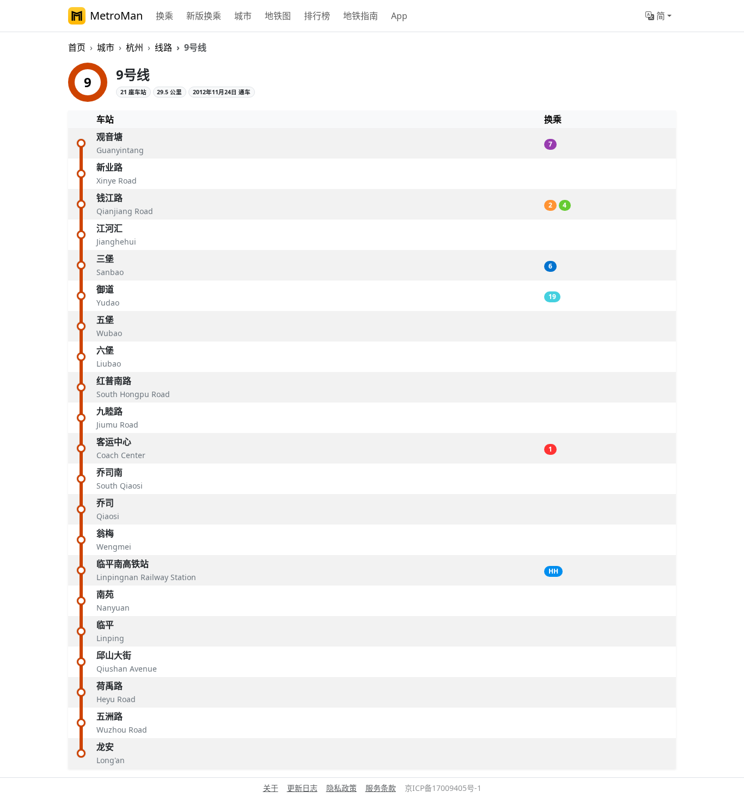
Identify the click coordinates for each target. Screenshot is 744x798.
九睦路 (109, 411)
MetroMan (116, 15)
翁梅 (105, 533)
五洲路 (109, 716)
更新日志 (302, 788)
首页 (77, 47)
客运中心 (113, 442)
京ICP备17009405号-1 (443, 788)
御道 (105, 289)
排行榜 (317, 16)
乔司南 (109, 472)
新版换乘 (203, 16)
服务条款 (380, 788)
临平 (105, 625)
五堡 (105, 320)
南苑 (105, 594)
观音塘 (109, 137)
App (399, 16)
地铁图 (278, 16)
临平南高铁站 (122, 564)
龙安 (105, 747)
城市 (243, 16)
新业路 (109, 167)
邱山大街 (113, 655)
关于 (270, 788)
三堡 (105, 259)
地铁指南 (360, 16)
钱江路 (109, 198)
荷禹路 (109, 686)
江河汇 (109, 228)
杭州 (134, 47)
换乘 (164, 16)
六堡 (105, 350)
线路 (163, 47)
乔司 (105, 503)
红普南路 (113, 381)
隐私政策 (341, 788)
